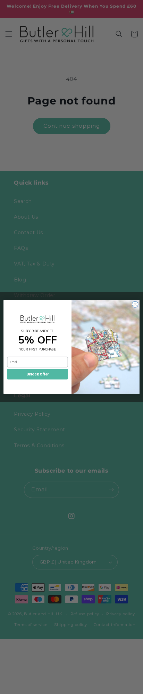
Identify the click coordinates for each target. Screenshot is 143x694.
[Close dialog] (135, 304)
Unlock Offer (37, 374)
